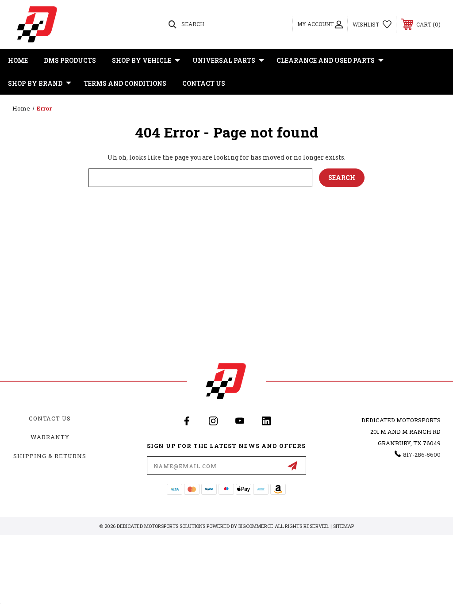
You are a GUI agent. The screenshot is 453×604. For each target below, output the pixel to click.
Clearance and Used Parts (325, 60)
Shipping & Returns (49, 456)
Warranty (50, 437)
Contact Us (203, 83)
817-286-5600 (422, 455)
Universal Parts (223, 60)
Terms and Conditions (125, 83)
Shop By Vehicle (141, 60)
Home (18, 60)
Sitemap (343, 526)
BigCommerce (255, 526)
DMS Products (70, 60)
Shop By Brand (35, 83)
